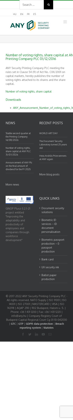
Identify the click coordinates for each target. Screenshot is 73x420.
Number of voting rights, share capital (28, 91)
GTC (13, 323)
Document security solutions (53, 210)
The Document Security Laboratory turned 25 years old (53, 144)
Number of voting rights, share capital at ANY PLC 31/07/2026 (18, 151)
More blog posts (49, 174)
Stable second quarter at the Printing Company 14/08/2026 (18, 136)
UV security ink (50, 267)
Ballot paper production (49, 277)
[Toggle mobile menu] (65, 22)
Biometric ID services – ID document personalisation (51, 225)
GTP (20, 323)
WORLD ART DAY (48, 133)
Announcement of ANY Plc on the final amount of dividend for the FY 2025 (19, 166)
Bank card (48, 259)
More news (12, 184)
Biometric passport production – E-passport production (53, 245)
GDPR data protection (39, 323)
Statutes (48, 327)
